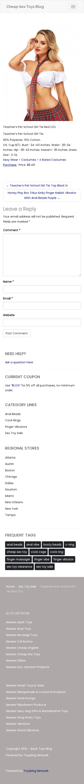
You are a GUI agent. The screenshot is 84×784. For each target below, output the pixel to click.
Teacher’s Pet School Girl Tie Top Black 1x (37, 185)
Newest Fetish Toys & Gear (25, 685)
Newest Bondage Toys (22, 635)
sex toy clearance (19, 567)
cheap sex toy (17, 552)
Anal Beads (13, 414)
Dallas (9, 483)
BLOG (16, 385)
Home (10, 587)
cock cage (38, 552)
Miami (9, 496)
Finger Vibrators (16, 427)
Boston (10, 470)
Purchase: (10, 165)
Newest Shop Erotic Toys (23, 717)
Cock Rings (13, 420)
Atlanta (10, 458)
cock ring (56, 552)
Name (8, 282)
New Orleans (14, 502)
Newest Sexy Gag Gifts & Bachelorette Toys (37, 711)
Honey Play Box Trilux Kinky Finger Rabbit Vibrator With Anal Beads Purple (42, 195)
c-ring (69, 545)
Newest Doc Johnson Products (27, 667)
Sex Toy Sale (14, 433)
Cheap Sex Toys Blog (25, 6)
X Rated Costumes (52, 160)
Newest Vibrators (18, 724)
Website (9, 315)
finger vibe (41, 559)
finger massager (18, 559)
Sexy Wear (10, 160)
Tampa (10, 515)
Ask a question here (19, 362)
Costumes (28, 160)
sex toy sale (44, 567)
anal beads (14, 545)
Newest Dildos (16, 661)
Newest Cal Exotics (19, 641)
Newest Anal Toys (18, 629)
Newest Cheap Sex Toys (23, 654)
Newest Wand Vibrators (22, 730)
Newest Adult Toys (19, 622)
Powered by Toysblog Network (27, 755)
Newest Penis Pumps (20, 698)
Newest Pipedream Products (26, 705)
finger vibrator (63, 559)
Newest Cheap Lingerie (22, 648)
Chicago (11, 477)
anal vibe (33, 545)
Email (8, 298)
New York (11, 509)
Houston (11, 489)
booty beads (52, 545)
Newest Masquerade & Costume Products (36, 692)
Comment (11, 230)
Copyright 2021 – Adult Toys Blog (29, 749)
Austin (9, 464)
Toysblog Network (36, 771)
